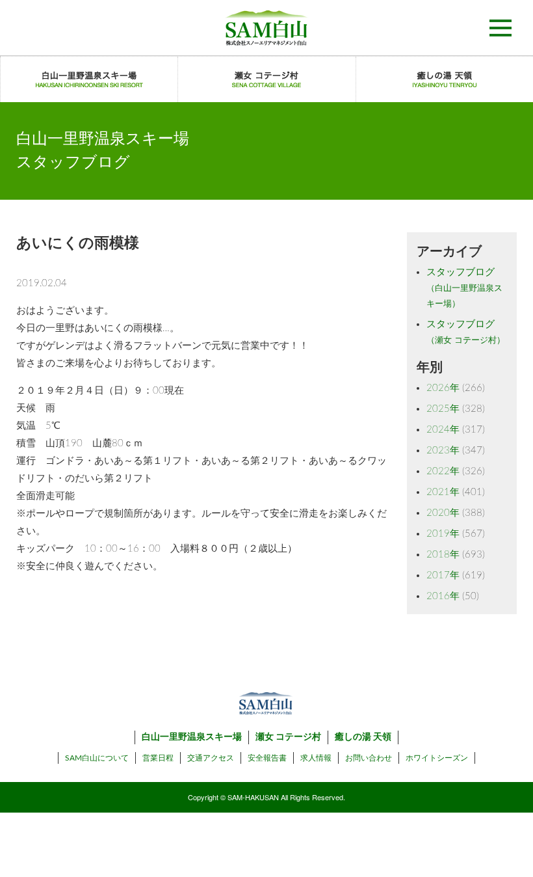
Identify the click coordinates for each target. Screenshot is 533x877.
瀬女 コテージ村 (288, 737)
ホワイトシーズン (437, 758)
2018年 (443, 555)
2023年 (443, 450)
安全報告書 (267, 758)
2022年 (443, 471)
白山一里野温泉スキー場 (192, 737)
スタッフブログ (464, 287)
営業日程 (158, 758)
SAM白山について (97, 758)
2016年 (443, 596)
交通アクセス (210, 758)
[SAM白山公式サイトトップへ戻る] (266, 28)
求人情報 (316, 758)
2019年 (443, 534)
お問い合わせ (368, 758)
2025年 (443, 409)
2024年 (443, 430)
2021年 (443, 492)
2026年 (443, 388)
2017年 (443, 575)
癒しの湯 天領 (363, 737)
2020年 (443, 513)
